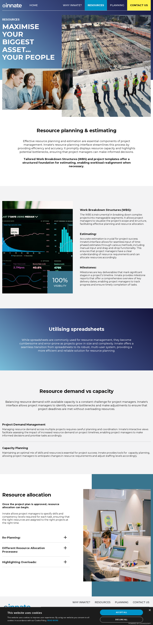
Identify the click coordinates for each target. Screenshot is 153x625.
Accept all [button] (121, 612)
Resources (96, 5)
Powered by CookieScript (139, 623)
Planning (117, 5)
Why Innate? (72, 5)
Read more (52, 620)
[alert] (76, 616)
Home (33, 5)
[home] (12, 5)
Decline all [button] (121, 619)
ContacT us (141, 602)
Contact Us (139, 5)
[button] (36, 537)
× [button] (150, 610)
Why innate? (81, 602)
